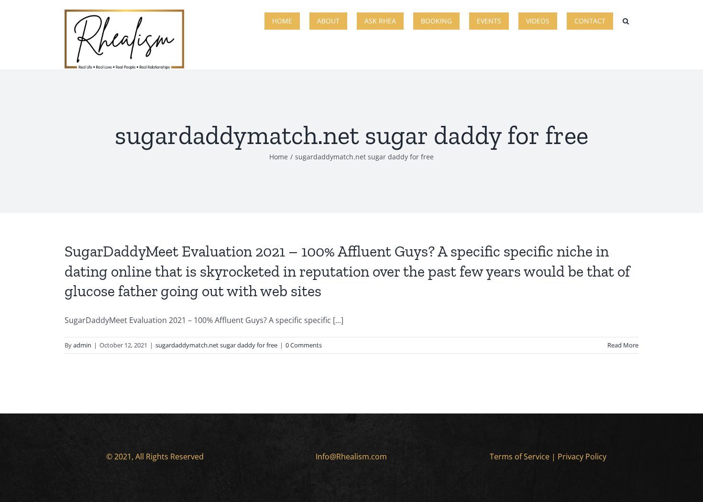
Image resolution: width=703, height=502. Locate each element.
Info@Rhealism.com (351, 456)
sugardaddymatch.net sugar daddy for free (216, 345)
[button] (626, 20)
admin (82, 345)
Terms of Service (519, 456)
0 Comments (304, 345)
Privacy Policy (582, 456)
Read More (622, 345)
